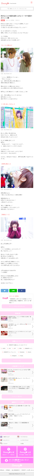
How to (29, 352)
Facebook (22, 352)
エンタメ (5, 443)
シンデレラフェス (24, 440)
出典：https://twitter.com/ (6, 73)
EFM (20, 348)
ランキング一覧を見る (17, 396)
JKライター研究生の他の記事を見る (17, 306)
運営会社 (2, 470)
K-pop (21, 355)
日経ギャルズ (6, 436)
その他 (21, 443)
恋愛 (3, 20)
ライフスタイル (23, 436)
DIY (15, 348)
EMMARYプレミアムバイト (10, 352)
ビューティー (6, 440)
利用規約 (8, 470)
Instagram (14, 355)
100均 (4, 348)
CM (9, 348)
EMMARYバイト (28, 348)
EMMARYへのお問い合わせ (28, 470)
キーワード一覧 (17, 360)
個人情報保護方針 (16, 470)
